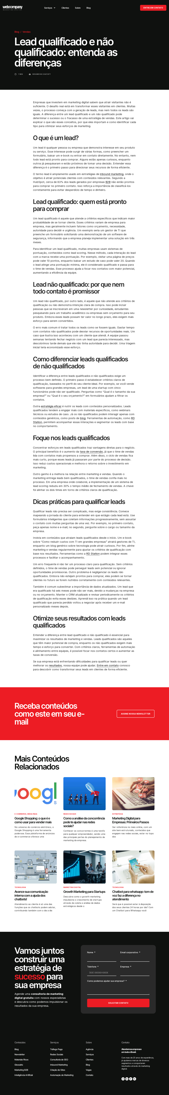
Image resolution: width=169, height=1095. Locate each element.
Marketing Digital (72, 887)
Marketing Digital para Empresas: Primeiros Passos (130, 820)
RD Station (93, 553)
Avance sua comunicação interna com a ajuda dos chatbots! (31, 895)
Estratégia (117, 814)
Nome (90, 952)
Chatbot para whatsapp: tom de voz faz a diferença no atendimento (132, 895)
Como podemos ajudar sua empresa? (106, 981)
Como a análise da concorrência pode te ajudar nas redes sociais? (84, 822)
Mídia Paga (32, 814)
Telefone (92, 967)
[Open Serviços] (54, 7)
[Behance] (134, 1078)
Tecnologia (20, 887)
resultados (55, 665)
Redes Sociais (69, 814)
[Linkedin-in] (126, 1078)
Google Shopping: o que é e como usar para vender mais (33, 820)
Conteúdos (20, 1042)
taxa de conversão (91, 451)
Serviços (54, 1042)
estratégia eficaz (51, 406)
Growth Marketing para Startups (84, 892)
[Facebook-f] (130, 1078)
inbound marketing (111, 174)
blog (83, 418)
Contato (125, 1042)
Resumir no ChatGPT (41, 74)
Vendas (26, 31)
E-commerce (20, 814)
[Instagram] (123, 1078)
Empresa (125, 967)
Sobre (89, 1042)
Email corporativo (129, 952)
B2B (108, 182)
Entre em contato (108, 665)
